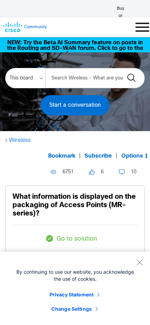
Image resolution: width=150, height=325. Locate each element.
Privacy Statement (71, 294)
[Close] (139, 262)
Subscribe (98, 156)
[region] (75, 288)
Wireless (20, 140)
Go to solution (77, 239)
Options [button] (132, 156)
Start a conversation (75, 105)
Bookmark (61, 156)
